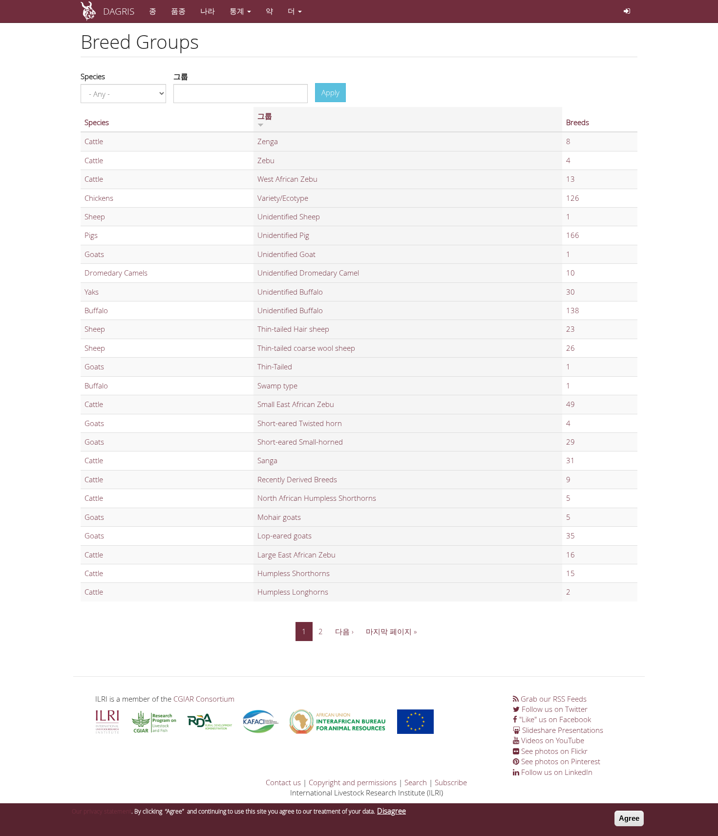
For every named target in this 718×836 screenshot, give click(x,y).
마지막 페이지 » (391, 631)
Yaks (91, 292)
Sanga (267, 460)
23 (570, 329)
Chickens (98, 198)
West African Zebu (287, 179)
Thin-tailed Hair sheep (293, 329)
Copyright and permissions (353, 782)
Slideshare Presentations (561, 730)
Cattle (93, 141)
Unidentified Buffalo (290, 292)
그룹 (180, 76)
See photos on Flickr (553, 751)
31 (570, 460)
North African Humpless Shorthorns (316, 498)
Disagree (391, 810)
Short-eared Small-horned (300, 442)
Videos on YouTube (551, 740)
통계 (238, 11)
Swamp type (277, 385)
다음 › (344, 631)
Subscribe (451, 782)
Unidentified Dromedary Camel (308, 273)
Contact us (283, 782)
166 (572, 235)
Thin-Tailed (274, 366)
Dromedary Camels (116, 273)
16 (570, 554)
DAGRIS (118, 11)
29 (570, 442)
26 (570, 348)
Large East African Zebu (296, 554)
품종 (178, 11)
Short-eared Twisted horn (299, 423)
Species (93, 76)
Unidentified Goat (286, 254)
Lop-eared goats (284, 535)
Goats (94, 254)
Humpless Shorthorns (293, 573)
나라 (207, 11)
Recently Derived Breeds (297, 479)
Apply (330, 92)
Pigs (91, 235)
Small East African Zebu (295, 404)
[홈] (92, 11)
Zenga (267, 141)
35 (570, 535)
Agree (629, 818)
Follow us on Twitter (554, 709)
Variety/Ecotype (282, 198)
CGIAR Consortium (203, 699)
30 (570, 292)
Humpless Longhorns (292, 592)
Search (415, 782)
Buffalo (96, 310)
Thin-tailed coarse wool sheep (306, 348)
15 (570, 573)
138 (572, 310)
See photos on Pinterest (559, 761)
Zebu (266, 160)
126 (572, 198)
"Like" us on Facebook (554, 719)
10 (570, 273)
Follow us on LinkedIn (555, 772)
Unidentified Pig (283, 235)
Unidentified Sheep (288, 216)
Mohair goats (279, 517)
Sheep (94, 216)
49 (570, 404)
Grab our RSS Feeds (553, 699)
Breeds (577, 122)
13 (570, 179)
